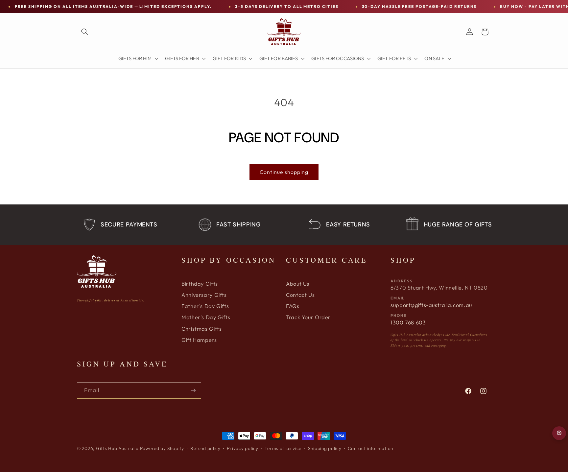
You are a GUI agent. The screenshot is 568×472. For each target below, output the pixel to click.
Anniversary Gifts (204, 295)
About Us (297, 283)
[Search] (84, 31)
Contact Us (300, 295)
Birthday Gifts (199, 283)
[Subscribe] (193, 390)
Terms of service (283, 448)
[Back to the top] (559, 433)
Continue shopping (284, 172)
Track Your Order (308, 317)
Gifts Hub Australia (117, 448)
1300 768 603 (408, 322)
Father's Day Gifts (205, 306)
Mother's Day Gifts (205, 317)
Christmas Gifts (201, 328)
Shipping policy (325, 448)
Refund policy (205, 448)
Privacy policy (242, 448)
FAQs (292, 306)
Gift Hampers (199, 340)
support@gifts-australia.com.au (431, 305)
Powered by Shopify (162, 448)
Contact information (370, 448)
